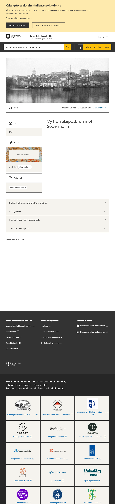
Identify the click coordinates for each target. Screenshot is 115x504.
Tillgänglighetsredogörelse (51, 337)
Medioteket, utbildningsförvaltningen (20, 326)
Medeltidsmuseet (12, 337)
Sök (67, 47)
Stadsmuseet (100, 108)
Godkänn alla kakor (17, 25)
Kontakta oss (46, 326)
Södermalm (24, 167)
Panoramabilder (17, 187)
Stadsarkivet (11, 349)
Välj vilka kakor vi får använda (48, 25)
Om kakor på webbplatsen (51, 343)
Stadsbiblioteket (12, 343)
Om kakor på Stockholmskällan (18, 18)
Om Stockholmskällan (50, 332)
